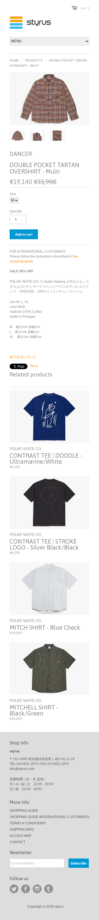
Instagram (37, 888)
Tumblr (48, 888)
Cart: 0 (84, 8)
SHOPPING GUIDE (24, 811)
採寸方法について (23, 357)
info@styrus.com (22, 769)
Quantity (16, 211)
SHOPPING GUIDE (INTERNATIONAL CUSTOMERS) (49, 817)
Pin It (34, 366)
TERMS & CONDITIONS (28, 823)
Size (13, 194)
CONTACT (17, 842)
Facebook (25, 888)
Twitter (14, 888)
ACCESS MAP (20, 836)
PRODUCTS (33, 60)
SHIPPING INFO (22, 829)
